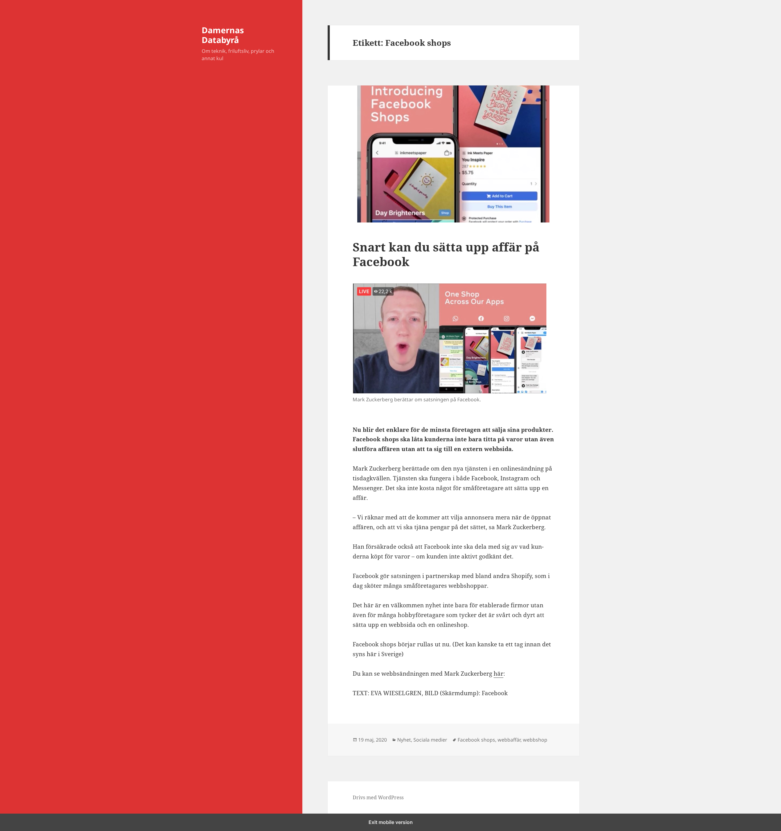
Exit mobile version (391, 822)
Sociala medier (430, 739)
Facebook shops (476, 739)
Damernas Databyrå (223, 34)
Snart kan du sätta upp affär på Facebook (446, 254)
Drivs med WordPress (378, 797)
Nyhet (404, 739)
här (498, 673)
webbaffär (509, 739)
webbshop (535, 739)
